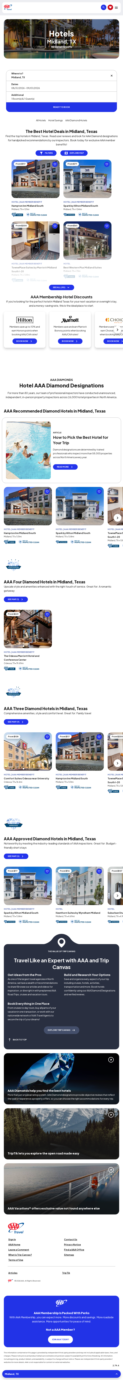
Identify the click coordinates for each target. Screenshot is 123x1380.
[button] (23, 646)
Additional (17, 94)
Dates (14, 84)
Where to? (17, 73)
